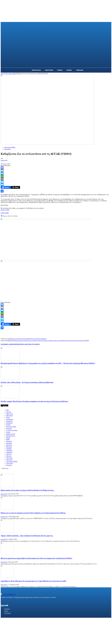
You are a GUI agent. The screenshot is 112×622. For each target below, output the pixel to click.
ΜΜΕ (7, 439)
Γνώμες (8, 417)
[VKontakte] (11, 601)
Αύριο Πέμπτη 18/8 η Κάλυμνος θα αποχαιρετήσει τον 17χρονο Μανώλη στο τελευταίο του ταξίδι (33, 581)
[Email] (56, 170)
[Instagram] (5, 601)
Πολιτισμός (9, 458)
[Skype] (56, 181)
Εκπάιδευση (9, 421)
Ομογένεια (9, 445)
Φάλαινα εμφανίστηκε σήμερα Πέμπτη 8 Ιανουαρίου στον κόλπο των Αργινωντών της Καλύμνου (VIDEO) (36, 558)
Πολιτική (8, 454)
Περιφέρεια (9, 450)
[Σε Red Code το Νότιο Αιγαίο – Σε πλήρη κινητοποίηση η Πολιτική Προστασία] (10, 379)
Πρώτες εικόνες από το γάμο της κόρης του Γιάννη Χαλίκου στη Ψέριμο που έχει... (27, 490)
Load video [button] (5, 213)
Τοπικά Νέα (7, 149)
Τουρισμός (9, 465)
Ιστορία (8, 432)
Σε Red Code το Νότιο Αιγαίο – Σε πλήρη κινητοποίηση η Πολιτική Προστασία (27, 382)
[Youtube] (14, 601)
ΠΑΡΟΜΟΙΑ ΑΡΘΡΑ (7, 344)
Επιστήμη (9, 428)
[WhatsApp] (56, 176)
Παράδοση (9, 448)
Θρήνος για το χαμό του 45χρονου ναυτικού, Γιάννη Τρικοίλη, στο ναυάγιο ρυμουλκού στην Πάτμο (33, 513)
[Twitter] (8, 601)
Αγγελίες (8, 412)
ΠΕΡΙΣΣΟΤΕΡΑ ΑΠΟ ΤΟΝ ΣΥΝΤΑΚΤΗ (27, 344)
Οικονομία (9, 441)
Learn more (5, 210)
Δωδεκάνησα (9, 419)
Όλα (7, 410)
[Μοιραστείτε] (56, 191)
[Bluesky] (56, 173)
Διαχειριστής (4, 160)
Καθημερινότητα (10, 434)
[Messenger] (56, 184)
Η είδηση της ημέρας (11, 430)
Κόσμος (8, 437)
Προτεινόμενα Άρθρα (10, 73)
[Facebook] (56, 167)
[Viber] (56, 179)
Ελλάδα (8, 425)
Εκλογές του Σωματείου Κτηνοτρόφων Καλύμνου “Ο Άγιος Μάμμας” (29, 339)
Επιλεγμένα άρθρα (11, 426)
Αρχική (3, 73)
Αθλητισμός (9, 414)
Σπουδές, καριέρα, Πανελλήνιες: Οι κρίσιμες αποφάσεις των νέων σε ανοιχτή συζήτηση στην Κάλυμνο (34, 401)
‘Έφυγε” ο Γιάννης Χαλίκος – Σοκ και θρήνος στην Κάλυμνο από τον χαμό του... (27, 536)
